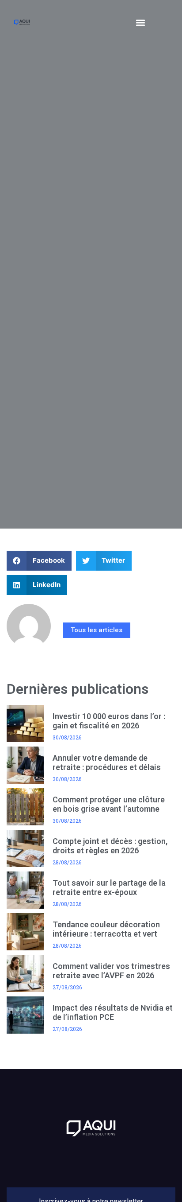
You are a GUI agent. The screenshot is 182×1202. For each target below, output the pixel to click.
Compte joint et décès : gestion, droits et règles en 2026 (110, 846)
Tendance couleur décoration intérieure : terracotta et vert (106, 929)
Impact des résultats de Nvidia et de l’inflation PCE (113, 1012)
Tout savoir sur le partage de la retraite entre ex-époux (109, 887)
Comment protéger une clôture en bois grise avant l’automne (109, 804)
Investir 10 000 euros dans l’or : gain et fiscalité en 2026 (109, 721)
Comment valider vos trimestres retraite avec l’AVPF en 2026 (111, 970)
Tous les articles (96, 630)
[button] (140, 22)
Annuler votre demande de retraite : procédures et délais (107, 762)
